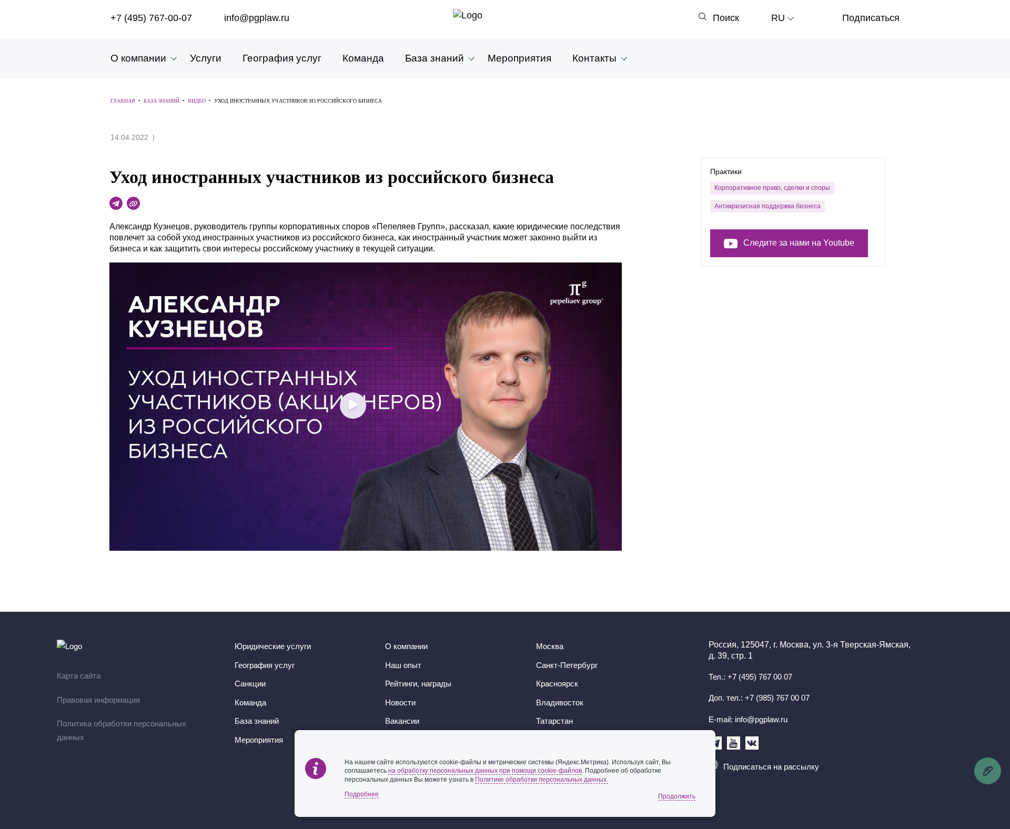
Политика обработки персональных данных (121, 730)
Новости (400, 702)
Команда (363, 58)
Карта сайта (78, 675)
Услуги (205, 58)
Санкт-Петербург (567, 665)
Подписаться (871, 18)
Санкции (250, 683)
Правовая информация (98, 699)
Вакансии (402, 720)
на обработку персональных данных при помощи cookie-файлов (485, 770)
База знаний (434, 58)
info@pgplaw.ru (256, 18)
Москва (549, 646)
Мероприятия (519, 58)
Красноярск (557, 683)
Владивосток (559, 702)
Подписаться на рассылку (771, 766)
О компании (138, 58)
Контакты (594, 58)
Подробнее (362, 794)
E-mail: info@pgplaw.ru (748, 719)
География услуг (282, 58)
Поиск (726, 18)
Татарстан (554, 720)
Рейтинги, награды (418, 683)
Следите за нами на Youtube (798, 243)
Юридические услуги (273, 646)
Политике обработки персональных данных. (541, 779)
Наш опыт (403, 665)
